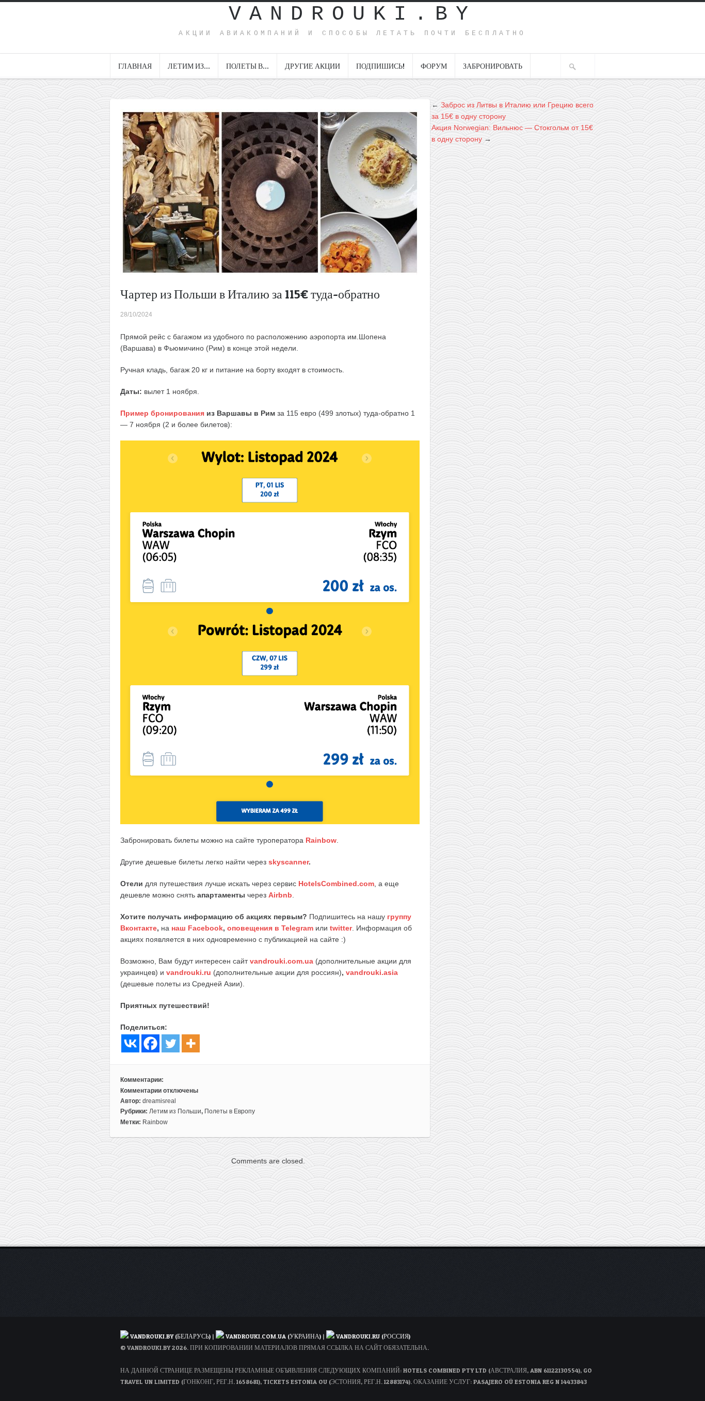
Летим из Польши (175, 1111)
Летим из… (189, 65)
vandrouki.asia (372, 972)
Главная (135, 65)
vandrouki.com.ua (281, 961)
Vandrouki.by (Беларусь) (171, 1336)
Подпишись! (380, 65)
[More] (191, 1043)
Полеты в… (247, 65)
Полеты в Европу (229, 1111)
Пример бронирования (162, 413)
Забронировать (492, 65)
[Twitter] (171, 1043)
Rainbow (321, 840)
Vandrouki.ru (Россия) (373, 1336)
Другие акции (312, 65)
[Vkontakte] (130, 1043)
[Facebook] (150, 1043)
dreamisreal (159, 1101)
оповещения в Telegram (270, 928)
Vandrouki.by (352, 14)
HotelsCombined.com (336, 883)
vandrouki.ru (188, 972)
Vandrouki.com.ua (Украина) (273, 1336)
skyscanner (288, 862)
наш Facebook (197, 928)
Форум (434, 65)
